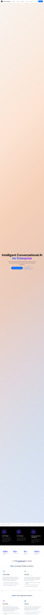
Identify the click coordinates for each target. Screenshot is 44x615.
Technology (22, 1)
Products (14, 1)
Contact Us (40, 1)
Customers (27, 1)
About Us (31, 1)
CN (35, 1)
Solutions (18, 1)
